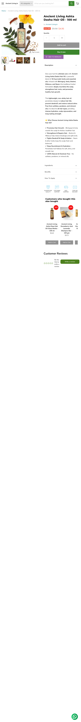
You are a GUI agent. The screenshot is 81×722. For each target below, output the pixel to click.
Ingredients (49, 165)
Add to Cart (52, 242)
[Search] (71, 3)
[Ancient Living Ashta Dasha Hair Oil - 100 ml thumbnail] (4, 60)
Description (49, 65)
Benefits (48, 172)
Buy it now (61, 52)
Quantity (46, 33)
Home (4, 11)
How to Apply (50, 178)
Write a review (70, 262)
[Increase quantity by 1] (62, 38)
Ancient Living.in (52, 24)
